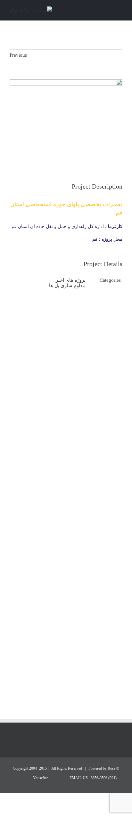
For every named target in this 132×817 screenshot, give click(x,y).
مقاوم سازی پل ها (67, 285)
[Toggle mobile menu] (119, 10)
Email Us (80, 778)
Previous (18, 55)
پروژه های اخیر (71, 280)
